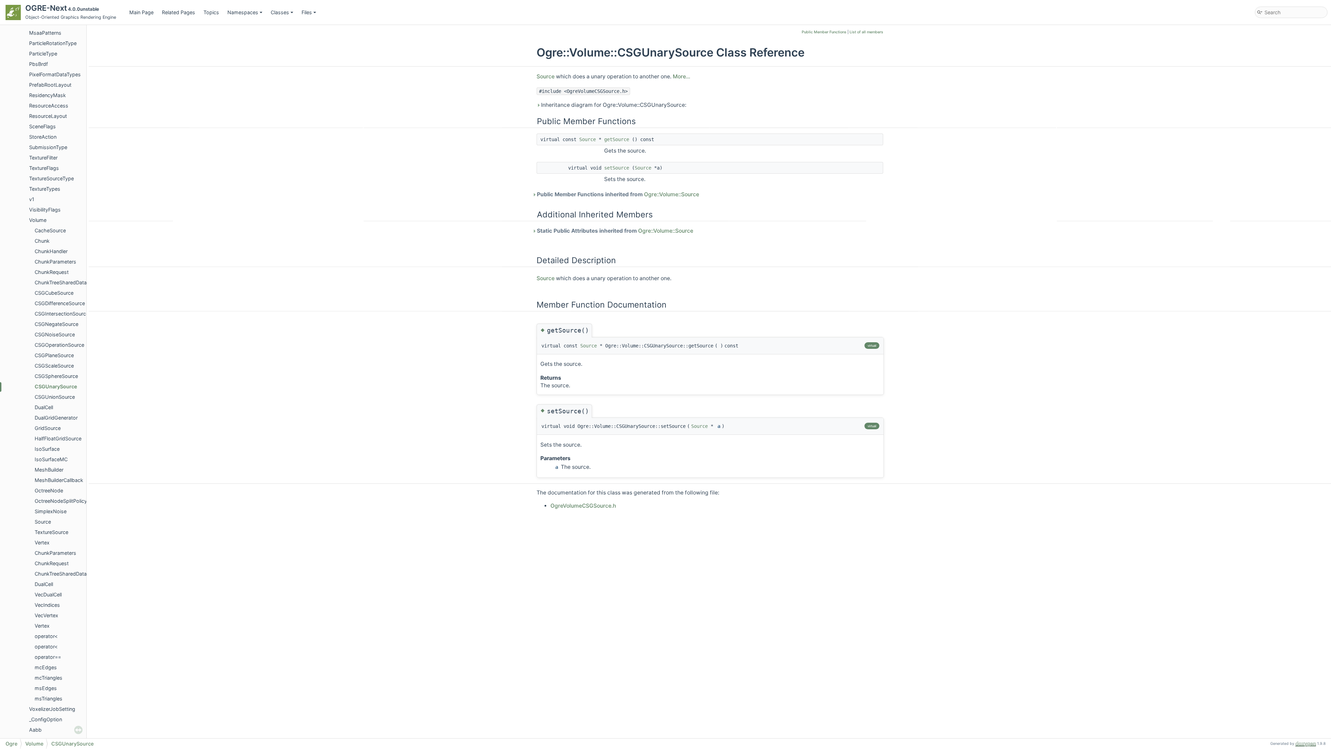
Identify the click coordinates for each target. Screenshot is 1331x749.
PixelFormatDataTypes (55, 74)
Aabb (35, 730)
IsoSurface (47, 449)
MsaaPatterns (45, 33)
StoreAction (42, 137)
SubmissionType (48, 147)
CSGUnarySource (56, 386)
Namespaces (242, 12)
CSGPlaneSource (54, 355)
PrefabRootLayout (50, 85)
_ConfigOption (45, 719)
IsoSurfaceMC (51, 459)
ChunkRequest (52, 272)
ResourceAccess (48, 106)
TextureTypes (44, 189)
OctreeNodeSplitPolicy (61, 501)
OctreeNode (49, 490)
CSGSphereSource (56, 376)
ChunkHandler (51, 251)
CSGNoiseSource (55, 334)
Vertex (42, 542)
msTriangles (48, 698)
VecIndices (47, 605)
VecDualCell (48, 594)
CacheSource (50, 230)
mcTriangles (48, 678)
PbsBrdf (38, 64)
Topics (211, 12)
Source (43, 522)
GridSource (48, 428)
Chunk (42, 241)
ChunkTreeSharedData (61, 282)
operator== (48, 657)
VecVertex (46, 615)
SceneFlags (42, 126)
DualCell (44, 407)
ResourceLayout (48, 116)
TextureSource (51, 532)
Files (307, 12)
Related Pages (178, 12)
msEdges (46, 688)
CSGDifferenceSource (60, 303)
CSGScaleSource (54, 366)
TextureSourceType (51, 178)
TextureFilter (43, 158)
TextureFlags (44, 168)
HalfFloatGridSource (58, 438)
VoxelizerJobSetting (52, 709)
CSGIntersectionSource (62, 314)
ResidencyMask (47, 95)
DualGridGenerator (56, 418)
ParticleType (43, 54)
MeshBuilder (49, 470)
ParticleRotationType (53, 43)
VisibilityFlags (45, 210)
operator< (46, 636)
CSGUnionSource (55, 397)
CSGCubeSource (54, 293)
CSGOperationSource (59, 345)
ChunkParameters (55, 262)
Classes (280, 12)
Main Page (141, 12)
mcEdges (46, 667)
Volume (37, 220)
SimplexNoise (51, 511)
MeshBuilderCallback (59, 480)
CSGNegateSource (56, 324)
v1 (31, 199)
